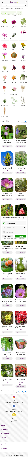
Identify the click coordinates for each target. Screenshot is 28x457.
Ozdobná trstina (23, 93)
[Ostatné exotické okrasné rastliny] (14, 88)
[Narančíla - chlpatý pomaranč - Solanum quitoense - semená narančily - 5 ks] (7, 265)
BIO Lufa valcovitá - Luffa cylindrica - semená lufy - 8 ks (7, 354)
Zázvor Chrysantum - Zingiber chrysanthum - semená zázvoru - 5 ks (21, 327)
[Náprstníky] (23, 55)
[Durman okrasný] (14, 34)
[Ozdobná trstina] (23, 88)
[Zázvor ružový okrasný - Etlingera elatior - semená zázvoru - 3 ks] (21, 211)
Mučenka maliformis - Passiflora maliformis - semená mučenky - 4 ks (7, 301)
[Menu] (2, 2)
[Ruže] (5, 77)
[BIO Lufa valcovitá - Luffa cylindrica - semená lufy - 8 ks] (7, 344)
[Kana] (23, 44)
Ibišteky (19, 12)
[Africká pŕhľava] (5, 21)
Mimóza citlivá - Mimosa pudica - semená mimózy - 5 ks (7, 142)
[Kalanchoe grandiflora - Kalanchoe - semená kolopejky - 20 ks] (7, 318)
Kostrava (23, 105)
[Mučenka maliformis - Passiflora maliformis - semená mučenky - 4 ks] (7, 291)
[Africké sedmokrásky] (14, 21)
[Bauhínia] (5, 34)
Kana (23, 49)
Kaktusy (14, 49)
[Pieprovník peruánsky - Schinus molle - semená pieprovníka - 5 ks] (7, 211)
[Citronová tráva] (5, 100)
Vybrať (2, 121)
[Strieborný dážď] (23, 77)
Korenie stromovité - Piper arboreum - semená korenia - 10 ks (7, 381)
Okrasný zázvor (4, 93)
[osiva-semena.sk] (14, 2)
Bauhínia (5, 38)
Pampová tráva (4, 116)
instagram (14, 400)
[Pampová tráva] (5, 111)
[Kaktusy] (14, 44)
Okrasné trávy (5, 71)
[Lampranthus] (5, 55)
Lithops (14, 60)
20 (18, 121)
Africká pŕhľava (4, 26)
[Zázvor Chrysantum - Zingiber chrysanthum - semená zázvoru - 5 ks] (21, 318)
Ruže (5, 82)
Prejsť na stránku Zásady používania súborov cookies (14, 238)
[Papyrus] (14, 100)
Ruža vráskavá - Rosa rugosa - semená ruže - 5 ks (7, 195)
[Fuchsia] (23, 34)
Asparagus (23, 26)
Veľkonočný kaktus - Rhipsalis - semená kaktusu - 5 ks (21, 168)
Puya (14, 71)
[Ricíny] (23, 66)
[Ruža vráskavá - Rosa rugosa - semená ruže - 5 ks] (7, 185)
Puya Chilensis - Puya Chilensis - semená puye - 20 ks (7, 168)
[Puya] (14, 66)
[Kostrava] (23, 100)
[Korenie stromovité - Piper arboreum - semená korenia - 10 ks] (7, 371)
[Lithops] (14, 55)
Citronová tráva (4, 105)
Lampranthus (5, 60)
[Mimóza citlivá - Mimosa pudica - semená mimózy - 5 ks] (7, 132)
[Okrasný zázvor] (5, 88)
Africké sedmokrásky (14, 27)
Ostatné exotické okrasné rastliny (8, 12)
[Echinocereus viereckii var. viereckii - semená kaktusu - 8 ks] (21, 291)
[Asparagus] (23, 21)
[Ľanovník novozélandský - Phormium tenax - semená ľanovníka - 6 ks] (21, 185)
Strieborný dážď (23, 82)
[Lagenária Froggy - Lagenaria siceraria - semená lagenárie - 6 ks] (21, 265)
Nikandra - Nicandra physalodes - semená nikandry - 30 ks (21, 142)
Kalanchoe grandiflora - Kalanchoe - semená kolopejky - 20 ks (7, 327)
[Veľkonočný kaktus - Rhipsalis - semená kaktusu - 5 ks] (21, 158)
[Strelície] (14, 77)
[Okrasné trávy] (5, 66)
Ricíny (23, 71)
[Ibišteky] (5, 44)
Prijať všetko (20, 236)
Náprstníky (23, 60)
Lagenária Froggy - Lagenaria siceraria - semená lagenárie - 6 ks (21, 274)
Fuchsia (23, 38)
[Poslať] (25, 5)
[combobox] (13, 5)
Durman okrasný (14, 38)
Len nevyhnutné (7, 236)
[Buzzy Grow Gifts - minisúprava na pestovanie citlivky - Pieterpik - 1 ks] (21, 344)
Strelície (14, 82)
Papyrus (14, 105)
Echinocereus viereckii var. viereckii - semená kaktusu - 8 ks (20, 301)
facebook (14, 409)
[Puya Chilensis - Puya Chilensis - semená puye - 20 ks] (7, 158)
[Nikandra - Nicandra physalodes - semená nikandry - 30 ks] (21, 132)
